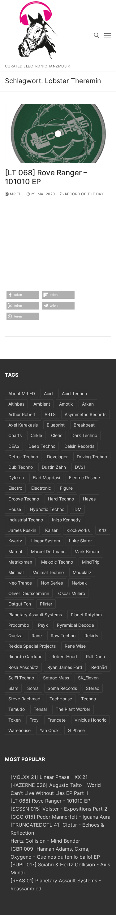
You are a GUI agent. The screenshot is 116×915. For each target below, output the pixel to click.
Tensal (40, 709)
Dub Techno (20, 467)
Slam (13, 688)
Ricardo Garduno (25, 656)
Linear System (45, 540)
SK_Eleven (88, 677)
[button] (22, 295)
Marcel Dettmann (48, 551)
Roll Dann (95, 656)
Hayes (89, 498)
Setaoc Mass (56, 677)
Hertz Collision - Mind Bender (45, 841)
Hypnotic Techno (47, 509)
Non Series (52, 582)
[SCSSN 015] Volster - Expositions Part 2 (59, 809)
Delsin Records (79, 446)
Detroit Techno (23, 456)
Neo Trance (20, 582)
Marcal (15, 551)
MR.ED (15, 194)
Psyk (43, 625)
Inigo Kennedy (66, 519)
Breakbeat (84, 424)
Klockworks (78, 530)
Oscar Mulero (71, 593)
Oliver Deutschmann (28, 593)
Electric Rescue (84, 477)
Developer (57, 456)
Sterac (92, 688)
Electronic (41, 488)
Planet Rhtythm (86, 614)
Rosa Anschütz (23, 667)
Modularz (82, 572)
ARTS (50, 414)
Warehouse (19, 730)
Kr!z (103, 530)
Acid (48, 393)
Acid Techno (74, 393)
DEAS (13, 446)
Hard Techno (61, 498)
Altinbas (16, 404)
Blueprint (56, 424)
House (14, 509)
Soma (33, 688)
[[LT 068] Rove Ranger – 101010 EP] (58, 133)
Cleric (56, 435)
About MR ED (21, 393)
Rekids (91, 635)
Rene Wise (75, 646)
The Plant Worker (73, 709)
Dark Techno (84, 435)
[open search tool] (96, 35)
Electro (15, 488)
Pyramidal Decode (75, 625)
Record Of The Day (84, 194)
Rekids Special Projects (32, 646)
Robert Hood (64, 656)
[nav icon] (107, 35)
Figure (66, 488)
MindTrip (91, 562)
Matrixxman (20, 562)
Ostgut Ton (19, 603)
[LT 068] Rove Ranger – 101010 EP (46, 177)
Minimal (16, 572)
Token (14, 720)
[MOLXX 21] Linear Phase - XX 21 (49, 777)
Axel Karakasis (23, 424)
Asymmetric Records (85, 414)
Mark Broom (87, 551)
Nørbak (79, 582)
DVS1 (80, 467)
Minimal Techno (48, 572)
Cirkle (36, 435)
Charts (15, 435)
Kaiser (51, 530)
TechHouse (60, 698)
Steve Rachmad (24, 698)
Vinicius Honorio (90, 720)
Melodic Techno (57, 562)
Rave (37, 635)
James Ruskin (22, 530)
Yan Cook (49, 730)
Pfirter (46, 603)
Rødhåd (99, 667)
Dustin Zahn (54, 467)
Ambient (41, 404)
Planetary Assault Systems (35, 614)
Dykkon (16, 477)
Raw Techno (63, 635)
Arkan (88, 404)
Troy (34, 720)
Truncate (57, 720)
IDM (77, 509)
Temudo (16, 709)
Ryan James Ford (64, 667)
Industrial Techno (25, 519)
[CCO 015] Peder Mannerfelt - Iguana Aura (60, 817)
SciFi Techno (21, 677)
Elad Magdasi (46, 477)
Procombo (18, 625)
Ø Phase (76, 730)
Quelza (15, 635)
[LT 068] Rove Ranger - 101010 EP (50, 801)
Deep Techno (41, 446)
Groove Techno (23, 498)
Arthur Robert (22, 414)
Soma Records (62, 688)
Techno (88, 698)
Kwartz (15, 540)
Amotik (66, 404)
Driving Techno (92, 456)
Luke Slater (80, 540)
